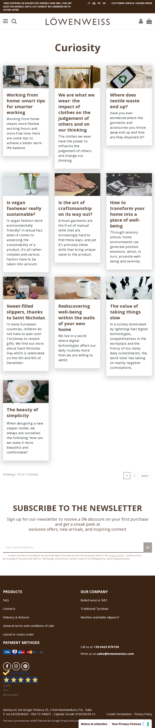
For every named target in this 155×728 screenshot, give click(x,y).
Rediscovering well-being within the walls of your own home (76, 317)
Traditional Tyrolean (94, 609)
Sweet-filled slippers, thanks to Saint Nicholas (26, 312)
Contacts (9, 609)
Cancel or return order (18, 634)
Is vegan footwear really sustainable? (24, 208)
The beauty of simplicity (22, 412)
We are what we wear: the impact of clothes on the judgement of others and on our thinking (76, 112)
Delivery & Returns (16, 617)
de (104, 3)
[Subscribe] (147, 547)
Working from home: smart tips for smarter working (26, 103)
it (89, 3)
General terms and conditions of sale (28, 626)
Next (144, 476)
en (93, 3)
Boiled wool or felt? (94, 600)
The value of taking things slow (125, 312)
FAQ (6, 600)
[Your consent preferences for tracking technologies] (148, 724)
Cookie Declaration (119, 714)
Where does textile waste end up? (124, 100)
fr (99, 3)
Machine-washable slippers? (100, 617)
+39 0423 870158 (143, 3)
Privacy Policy (116, 555)
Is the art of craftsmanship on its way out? (75, 208)
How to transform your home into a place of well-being (127, 214)
